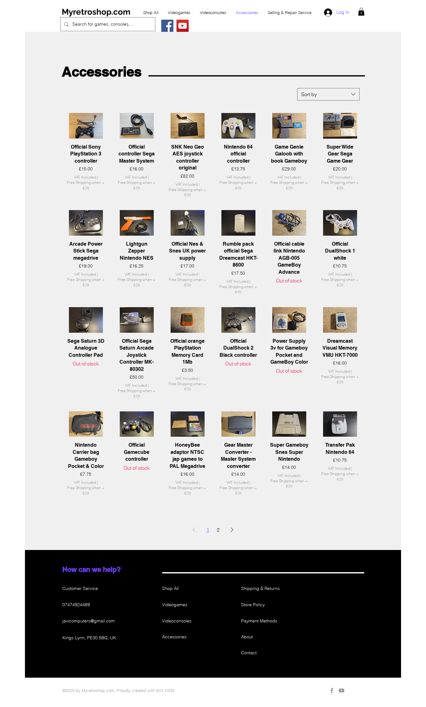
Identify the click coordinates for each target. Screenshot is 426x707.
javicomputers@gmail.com (88, 621)
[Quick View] (86, 126)
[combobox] (328, 94)
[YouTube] (183, 26)
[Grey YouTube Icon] (341, 690)
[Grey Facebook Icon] (331, 690)
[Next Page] (232, 529)
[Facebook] (167, 26)
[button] (361, 12)
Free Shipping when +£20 (85, 185)
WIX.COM (165, 690)
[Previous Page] (194, 529)
